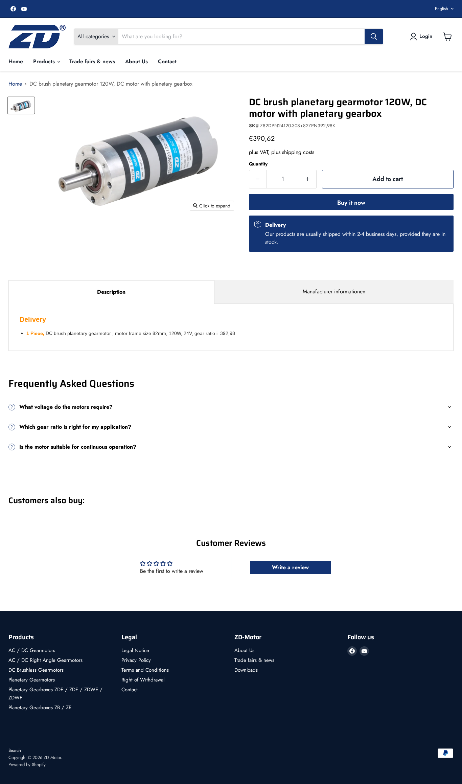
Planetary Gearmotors (31, 680)
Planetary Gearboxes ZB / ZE (39, 707)
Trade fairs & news (92, 61)
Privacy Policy (136, 660)
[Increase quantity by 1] (308, 179)
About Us (136, 61)
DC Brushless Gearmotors (36, 670)
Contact (167, 61)
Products (44, 61)
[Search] (374, 36)
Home (15, 61)
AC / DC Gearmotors (31, 650)
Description (111, 292)
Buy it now (351, 202)
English (441, 8)
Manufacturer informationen (334, 291)
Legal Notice (135, 650)
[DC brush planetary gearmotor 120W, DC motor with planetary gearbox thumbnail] (21, 105)
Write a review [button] (290, 567)
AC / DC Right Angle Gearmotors (45, 660)
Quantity (258, 163)
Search (14, 750)
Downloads (246, 670)
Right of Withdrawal (142, 680)
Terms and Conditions (145, 670)
